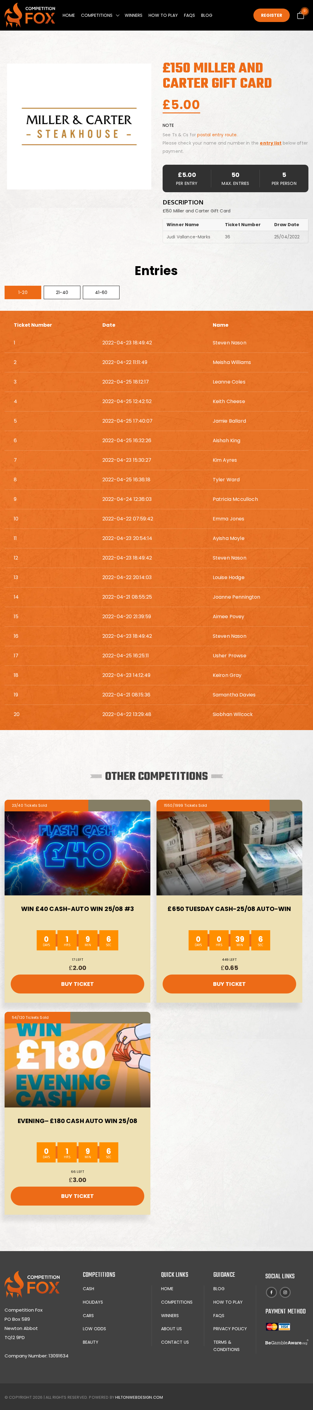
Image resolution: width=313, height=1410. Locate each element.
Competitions (96, 15)
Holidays (93, 1302)
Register (271, 15)
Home (69, 15)
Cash (88, 1289)
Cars (88, 1316)
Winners (133, 15)
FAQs (189, 15)
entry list (271, 143)
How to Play (163, 15)
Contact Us (175, 1342)
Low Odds (94, 1329)
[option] (79, 126)
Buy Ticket (77, 984)
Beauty (90, 1342)
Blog (206, 15)
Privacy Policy (230, 1329)
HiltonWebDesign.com (139, 1397)
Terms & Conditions (226, 1346)
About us (171, 1329)
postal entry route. (217, 135)
